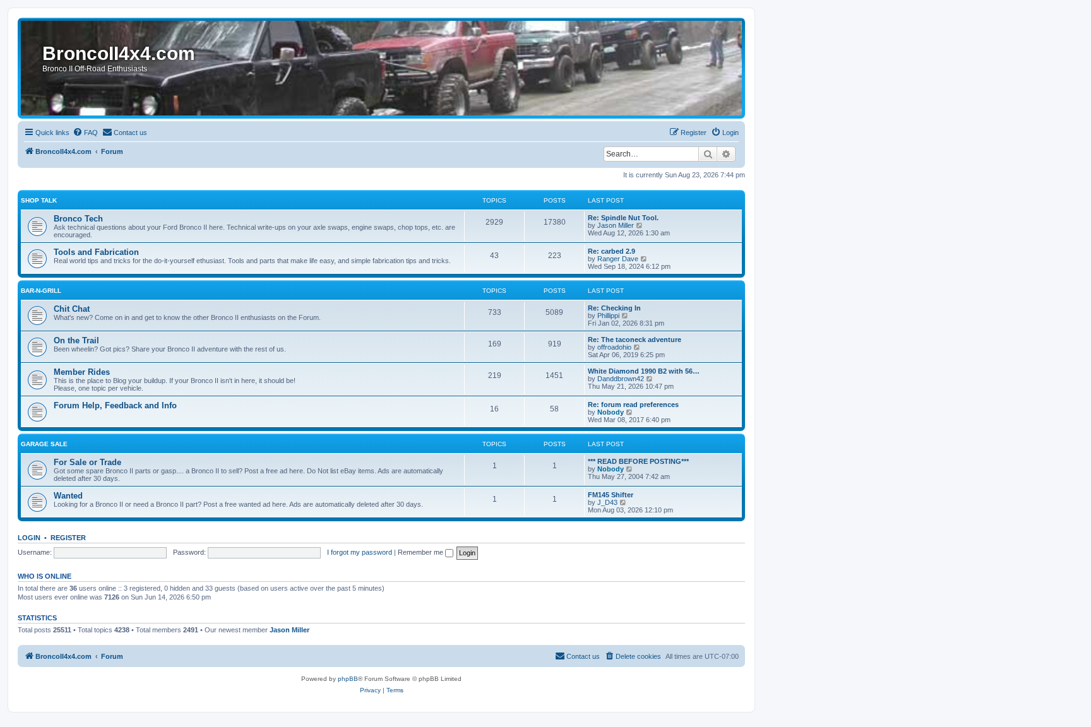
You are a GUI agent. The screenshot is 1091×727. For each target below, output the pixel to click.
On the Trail (76, 340)
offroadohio (614, 347)
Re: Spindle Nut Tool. (623, 218)
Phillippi (608, 315)
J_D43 (607, 502)
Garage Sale (44, 443)
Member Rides (82, 372)
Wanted (68, 495)
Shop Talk (39, 200)
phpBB (348, 678)
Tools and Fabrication (96, 252)
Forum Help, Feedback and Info (115, 405)
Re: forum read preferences (633, 404)
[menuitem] (85, 132)
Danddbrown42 (620, 378)
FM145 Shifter (610, 495)
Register (68, 537)
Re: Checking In (614, 308)
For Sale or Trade (87, 462)
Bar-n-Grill (41, 290)
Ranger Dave (617, 259)
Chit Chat (72, 309)
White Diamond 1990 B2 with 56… (644, 371)
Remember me (421, 552)
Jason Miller (615, 225)
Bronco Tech (78, 218)
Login (29, 537)
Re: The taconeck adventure (634, 339)
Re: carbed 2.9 (611, 251)
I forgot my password (359, 552)
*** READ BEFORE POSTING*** (638, 461)
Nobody (610, 412)
